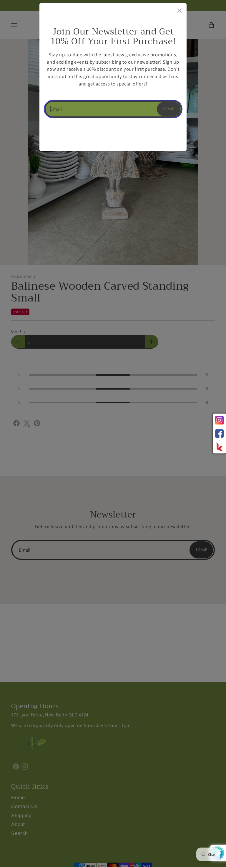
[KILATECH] (219, 446)
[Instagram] (219, 420)
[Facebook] (219, 433)
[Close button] (179, 9)
